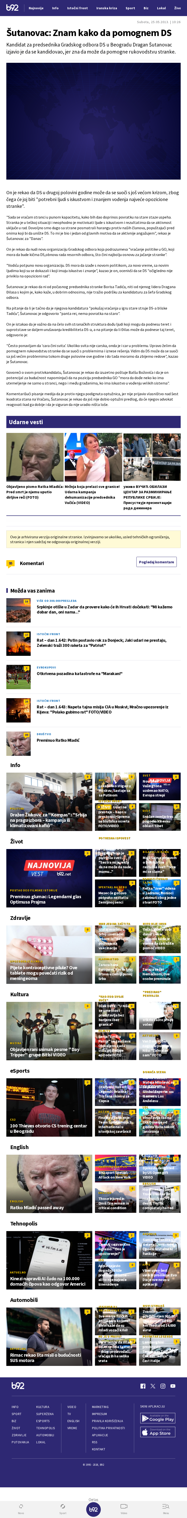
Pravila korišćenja (107, 1421)
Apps (146, 1264)
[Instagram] (162, 1386)
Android (149, 1234)
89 (26, 735)
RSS (94, 1442)
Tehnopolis (45, 1428)
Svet (102, 780)
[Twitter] (152, 1386)
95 (10, 563)
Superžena (45, 1414)
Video (71, 1407)
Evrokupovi (46, 667)
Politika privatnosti (108, 1428)
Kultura (42, 1407)
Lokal (41, 1442)
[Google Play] (157, 1418)
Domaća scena (154, 1072)
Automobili (45, 1435)
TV (69, 1414)
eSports (42, 1421)
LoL (101, 1081)
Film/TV (104, 1031)
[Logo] (12, 8)
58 (26, 601)
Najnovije (36, 8)
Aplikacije (100, 1435)
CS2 (12, 1119)
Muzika (15, 1043)
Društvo (44, 734)
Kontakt (98, 1449)
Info (15, 1407)
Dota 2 (103, 1112)
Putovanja (20, 1442)
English (16, 1201)
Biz (14, 1421)
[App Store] (157, 1432)
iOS (101, 1260)
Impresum (99, 1414)
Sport (17, 1414)
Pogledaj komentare (156, 561)
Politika (17, 808)
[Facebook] (142, 1386)
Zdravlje (19, 1435)
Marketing (100, 1407)
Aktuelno (150, 1035)
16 (26, 701)
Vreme (72, 1428)
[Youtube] (172, 1386)
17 (26, 635)
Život (16, 1428)
